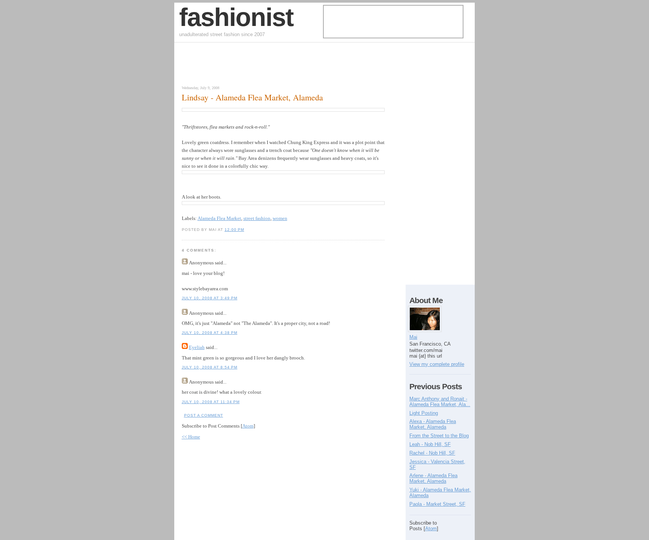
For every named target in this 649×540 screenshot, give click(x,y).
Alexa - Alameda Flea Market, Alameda (432, 424)
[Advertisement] (266, 66)
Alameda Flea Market (219, 218)
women (280, 218)
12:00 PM (234, 230)
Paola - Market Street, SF (437, 504)
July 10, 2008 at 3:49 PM (209, 298)
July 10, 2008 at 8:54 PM (209, 367)
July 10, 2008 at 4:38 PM (209, 333)
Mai (413, 337)
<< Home (191, 437)
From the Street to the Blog (439, 435)
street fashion (256, 218)
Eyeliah (197, 347)
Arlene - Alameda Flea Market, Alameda (433, 478)
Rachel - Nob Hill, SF (432, 453)
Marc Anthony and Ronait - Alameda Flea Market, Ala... (439, 401)
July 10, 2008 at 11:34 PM (211, 402)
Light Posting (423, 413)
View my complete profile (436, 364)
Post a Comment (203, 415)
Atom (248, 426)
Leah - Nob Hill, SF (430, 444)
